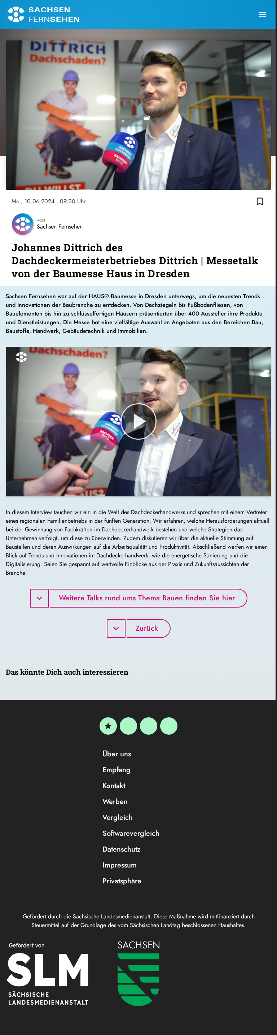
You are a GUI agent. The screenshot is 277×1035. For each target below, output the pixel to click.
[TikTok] (168, 726)
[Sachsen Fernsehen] (43, 14)
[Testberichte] (108, 726)
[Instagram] (148, 726)
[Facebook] (128, 726)
